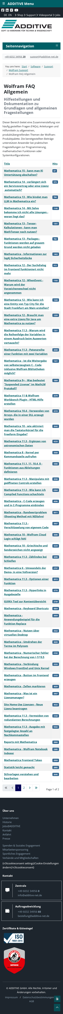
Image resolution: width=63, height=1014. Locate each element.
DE (6, 15)
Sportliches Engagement (16, 853)
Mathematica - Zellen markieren (24, 686)
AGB (31, 1001)
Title (7, 163)
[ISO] (14, 937)
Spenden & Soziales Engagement (21, 845)
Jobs (57, 15)
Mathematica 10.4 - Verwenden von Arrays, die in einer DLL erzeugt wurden (26, 415)
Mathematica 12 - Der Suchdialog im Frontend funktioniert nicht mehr (25, 269)
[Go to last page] (36, 788)
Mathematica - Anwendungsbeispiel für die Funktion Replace (22, 619)
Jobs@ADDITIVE (11, 826)
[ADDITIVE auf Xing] (12, 10)
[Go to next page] (30, 788)
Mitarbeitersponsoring (15, 849)
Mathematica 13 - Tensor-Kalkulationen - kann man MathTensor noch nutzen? (20, 227)
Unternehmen (11, 818)
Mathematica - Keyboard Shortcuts (26, 608)
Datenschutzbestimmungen (38, 997)
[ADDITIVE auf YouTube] (16, 10)
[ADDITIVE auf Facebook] (3, 10)
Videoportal (45, 15)
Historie (7, 822)
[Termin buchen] (57, 999)
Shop (20, 15)
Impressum (11, 997)
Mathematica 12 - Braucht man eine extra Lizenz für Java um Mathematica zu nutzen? (24, 319)
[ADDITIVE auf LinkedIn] (7, 10)
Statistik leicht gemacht (19, 767)
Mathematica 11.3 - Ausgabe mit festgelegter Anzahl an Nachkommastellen (24, 731)
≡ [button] (57, 45)
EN (10, 15)
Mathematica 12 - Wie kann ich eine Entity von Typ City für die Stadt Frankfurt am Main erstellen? (26, 304)
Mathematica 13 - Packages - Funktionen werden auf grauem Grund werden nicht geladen (24, 243)
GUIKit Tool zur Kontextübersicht (25, 601)
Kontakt (7, 830)
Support (31, 15)
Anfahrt (7, 834)
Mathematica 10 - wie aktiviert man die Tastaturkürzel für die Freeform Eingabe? (24, 430)
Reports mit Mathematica (20, 742)
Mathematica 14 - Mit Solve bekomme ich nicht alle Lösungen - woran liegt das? (26, 212)
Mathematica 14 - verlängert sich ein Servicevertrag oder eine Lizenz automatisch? (26, 186)
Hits (54, 163)
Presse (6, 838)
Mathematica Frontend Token (23, 760)
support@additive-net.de (44, 56)
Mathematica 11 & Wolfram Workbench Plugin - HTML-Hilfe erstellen (23, 399)
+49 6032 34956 (15, 56)
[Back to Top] (57, 1007)
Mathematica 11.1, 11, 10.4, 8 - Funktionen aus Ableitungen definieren (23, 468)
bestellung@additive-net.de (33, 916)
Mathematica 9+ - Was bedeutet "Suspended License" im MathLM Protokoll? (25, 384)
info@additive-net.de (30, 895)
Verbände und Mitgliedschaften (20, 858)
